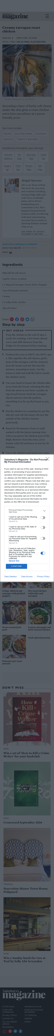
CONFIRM (16, 566)
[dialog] (27, 518)
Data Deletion (10, 576)
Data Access (27, 576)
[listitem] (27, 511)
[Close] (48, 460)
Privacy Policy (43, 576)
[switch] (43, 517)
